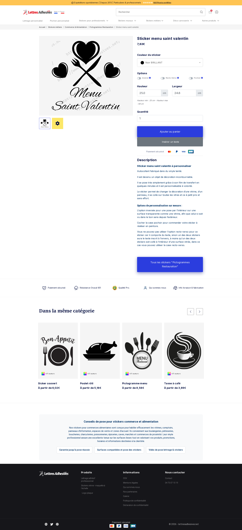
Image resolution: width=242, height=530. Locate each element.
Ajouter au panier (170, 131)
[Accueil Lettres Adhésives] (37, 12)
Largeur (177, 86)
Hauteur (142, 86)
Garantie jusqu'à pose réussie (74, 450)
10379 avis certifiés (162, 3)
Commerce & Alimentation (76, 27)
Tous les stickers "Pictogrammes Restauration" (170, 264)
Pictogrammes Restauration (101, 27)
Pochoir (197, 78)
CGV (125, 478)
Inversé (145, 78)
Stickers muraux (126, 20)
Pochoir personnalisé (59, 21)
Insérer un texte (170, 141)
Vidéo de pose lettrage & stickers (166, 450)
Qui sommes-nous (131, 487)
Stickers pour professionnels (92, 20)
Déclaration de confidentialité (135, 505)
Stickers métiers (153, 20)
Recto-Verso (171, 78)
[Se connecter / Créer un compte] (216, 12)
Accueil (42, 27)
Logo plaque (87, 493)
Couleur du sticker (149, 54)
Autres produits (209, 20)
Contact (168, 478)
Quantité (142, 111)
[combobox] (170, 62)
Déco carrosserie (181, 20)
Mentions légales (130, 483)
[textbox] (170, 63)
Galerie (126, 496)
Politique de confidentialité (134, 501)
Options (142, 73)
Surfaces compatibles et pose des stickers (119, 450)
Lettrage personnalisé (33, 21)
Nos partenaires (130, 492)
